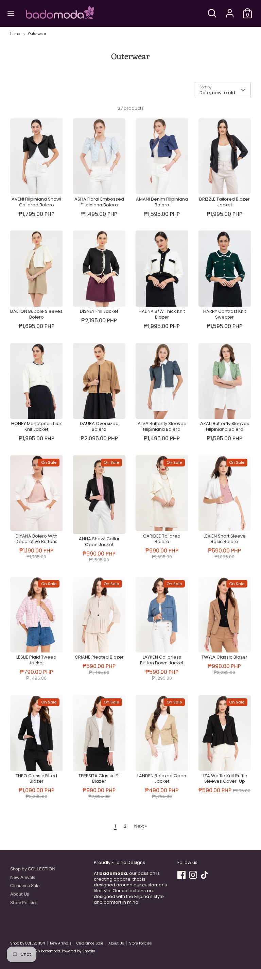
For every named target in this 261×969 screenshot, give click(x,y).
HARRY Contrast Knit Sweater (224, 314)
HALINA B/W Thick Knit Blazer (162, 314)
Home (15, 34)
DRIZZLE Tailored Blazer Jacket (224, 202)
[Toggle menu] (11, 13)
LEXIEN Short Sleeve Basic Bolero (225, 539)
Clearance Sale (24, 885)
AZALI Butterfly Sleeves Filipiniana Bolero (224, 426)
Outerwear (37, 34)
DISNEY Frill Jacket (99, 311)
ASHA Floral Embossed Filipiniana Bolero (99, 202)
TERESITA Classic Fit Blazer (99, 778)
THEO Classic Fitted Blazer (36, 778)
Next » (140, 826)
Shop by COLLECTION (32, 868)
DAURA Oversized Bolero (99, 426)
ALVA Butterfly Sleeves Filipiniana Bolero (162, 426)
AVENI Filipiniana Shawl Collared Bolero (36, 202)
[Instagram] (193, 875)
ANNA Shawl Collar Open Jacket (99, 542)
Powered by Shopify (78, 951)
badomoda (50, 951)
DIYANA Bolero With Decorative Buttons (36, 539)
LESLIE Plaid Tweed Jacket (36, 660)
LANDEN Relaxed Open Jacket (161, 778)
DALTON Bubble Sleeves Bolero (36, 314)
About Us (19, 894)
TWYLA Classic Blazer (224, 657)
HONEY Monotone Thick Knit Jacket (36, 426)
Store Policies (23, 902)
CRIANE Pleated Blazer (99, 657)
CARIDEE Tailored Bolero (161, 539)
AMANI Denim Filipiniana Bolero (162, 202)
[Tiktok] (205, 875)
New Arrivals (22, 877)
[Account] (230, 9)
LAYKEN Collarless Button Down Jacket (162, 660)
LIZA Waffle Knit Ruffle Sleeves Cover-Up (224, 778)
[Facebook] (181, 875)
